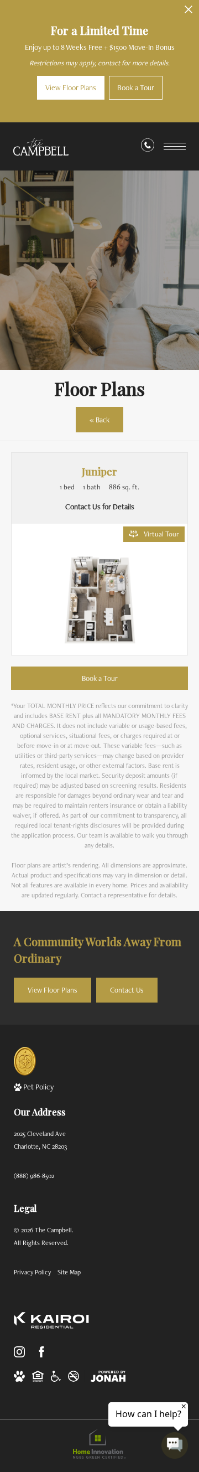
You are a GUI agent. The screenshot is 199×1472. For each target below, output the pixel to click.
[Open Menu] (175, 146)
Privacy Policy (32, 1272)
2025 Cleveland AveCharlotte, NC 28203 (40, 1140)
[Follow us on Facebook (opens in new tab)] (41, 1352)
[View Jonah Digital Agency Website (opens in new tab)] (108, 1376)
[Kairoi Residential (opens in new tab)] (51, 1320)
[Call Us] (147, 147)
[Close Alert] (188, 12)
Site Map (69, 1272)
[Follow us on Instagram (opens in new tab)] (19, 1352)
